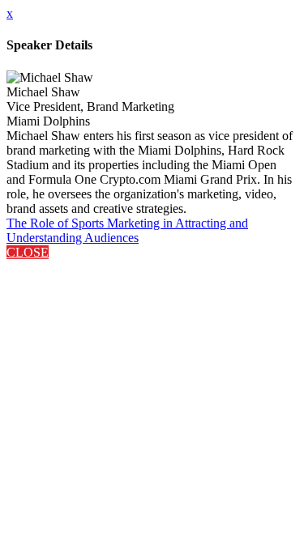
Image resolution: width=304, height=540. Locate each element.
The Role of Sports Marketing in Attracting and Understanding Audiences (127, 230)
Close (27, 252)
